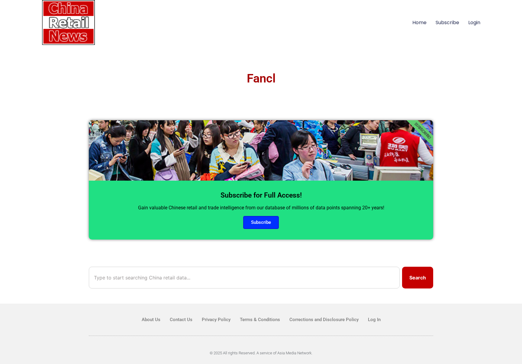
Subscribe (447, 22)
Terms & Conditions (260, 319)
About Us (151, 319)
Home (419, 22)
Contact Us (181, 319)
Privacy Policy (216, 319)
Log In (374, 319)
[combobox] (244, 277)
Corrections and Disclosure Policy (324, 319)
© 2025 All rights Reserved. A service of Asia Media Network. (261, 353)
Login (474, 22)
